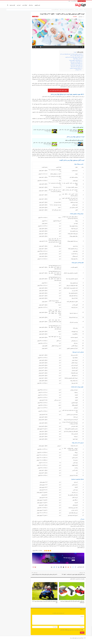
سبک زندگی (31, 5)
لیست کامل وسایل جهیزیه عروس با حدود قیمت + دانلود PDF (73, 574)
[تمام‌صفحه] (33, 47)
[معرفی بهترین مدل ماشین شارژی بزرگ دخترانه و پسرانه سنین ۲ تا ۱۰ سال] (54, 131)
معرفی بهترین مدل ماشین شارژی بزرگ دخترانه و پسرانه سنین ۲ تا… (42, 130)
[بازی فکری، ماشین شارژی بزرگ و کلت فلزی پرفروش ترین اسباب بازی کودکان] (80, 131)
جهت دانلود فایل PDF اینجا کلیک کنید (58, 90)
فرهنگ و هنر (24, 5)
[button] (58, 33)
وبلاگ (69, 1)
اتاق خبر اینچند (12, 5)
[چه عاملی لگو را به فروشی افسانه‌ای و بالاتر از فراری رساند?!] (80, 144)
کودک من (33, 16)
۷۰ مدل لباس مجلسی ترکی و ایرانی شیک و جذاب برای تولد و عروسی (44, 574)
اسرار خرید (18, 5)
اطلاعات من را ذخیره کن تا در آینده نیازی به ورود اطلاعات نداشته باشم (71, 630)
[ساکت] (35, 47)
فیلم (36, 16)
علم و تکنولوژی (37, 5)
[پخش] (82, 47)
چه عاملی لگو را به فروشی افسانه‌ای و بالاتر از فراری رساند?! (68, 143)
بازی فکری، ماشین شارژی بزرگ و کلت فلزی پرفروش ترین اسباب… (68, 130)
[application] (58, 33)
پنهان (75, 52)
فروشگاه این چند (74, 1)
